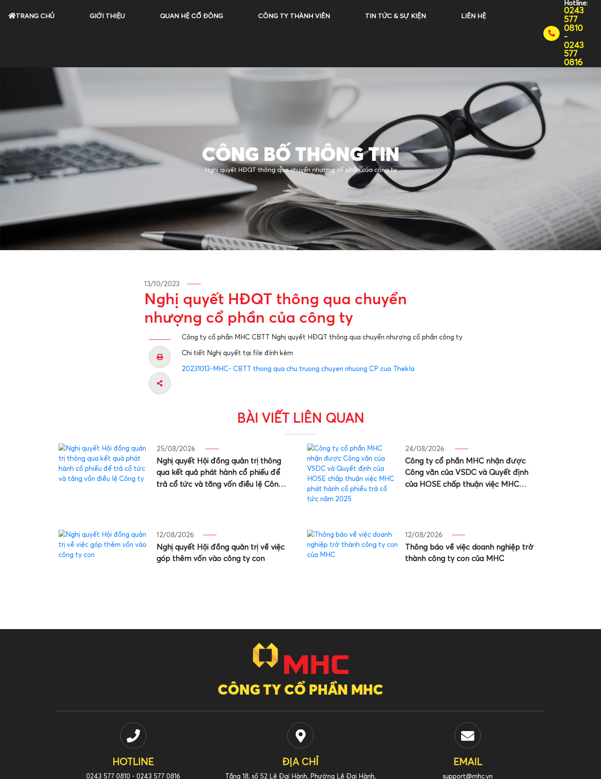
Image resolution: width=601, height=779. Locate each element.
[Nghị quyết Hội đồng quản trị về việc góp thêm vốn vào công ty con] (104, 564)
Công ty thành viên (294, 16)
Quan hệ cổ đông (191, 16)
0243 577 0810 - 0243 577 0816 (574, 37)
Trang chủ (35, 16)
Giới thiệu (107, 16)
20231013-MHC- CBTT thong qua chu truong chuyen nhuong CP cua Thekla (298, 369)
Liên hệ (473, 16)
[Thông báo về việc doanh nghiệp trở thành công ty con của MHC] (353, 564)
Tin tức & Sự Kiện (395, 16)
